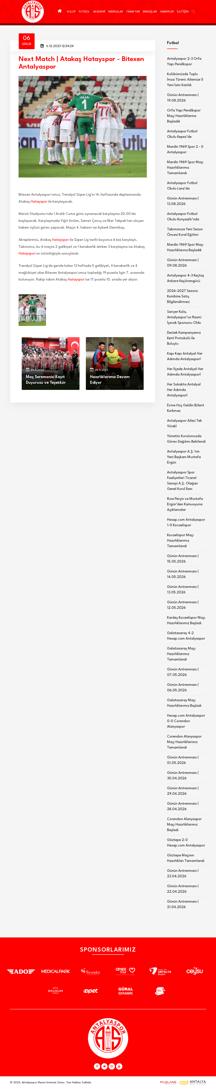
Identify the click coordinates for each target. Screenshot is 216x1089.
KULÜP (71, 11)
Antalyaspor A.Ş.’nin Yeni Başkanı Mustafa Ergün (184, 457)
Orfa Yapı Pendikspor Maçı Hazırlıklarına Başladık (184, 116)
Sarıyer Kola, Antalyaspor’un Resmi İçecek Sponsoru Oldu (184, 317)
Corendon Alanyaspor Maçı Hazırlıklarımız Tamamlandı (184, 742)
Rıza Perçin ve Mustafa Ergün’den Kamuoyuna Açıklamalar (185, 504)
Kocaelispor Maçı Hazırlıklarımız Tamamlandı (180, 540)
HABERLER (167, 11)
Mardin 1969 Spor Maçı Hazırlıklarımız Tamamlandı (185, 167)
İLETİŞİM (183, 11)
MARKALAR (115, 11)
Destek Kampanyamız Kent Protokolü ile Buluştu (184, 338)
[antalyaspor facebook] (97, 1066)
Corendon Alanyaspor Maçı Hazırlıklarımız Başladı (184, 824)
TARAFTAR (133, 11)
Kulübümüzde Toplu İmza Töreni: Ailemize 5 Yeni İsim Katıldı (185, 79)
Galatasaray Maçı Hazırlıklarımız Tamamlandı (181, 654)
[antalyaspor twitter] (104, 1066)
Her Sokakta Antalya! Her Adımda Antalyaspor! (184, 390)
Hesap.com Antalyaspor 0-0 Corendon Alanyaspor (186, 721)
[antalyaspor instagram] (112, 1066)
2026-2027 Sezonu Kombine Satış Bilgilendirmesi (182, 296)
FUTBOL (84, 11)
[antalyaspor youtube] (119, 1066)
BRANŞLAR (150, 11)
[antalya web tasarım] (167, 1083)
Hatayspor (39, 201)
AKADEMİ (99, 11)
